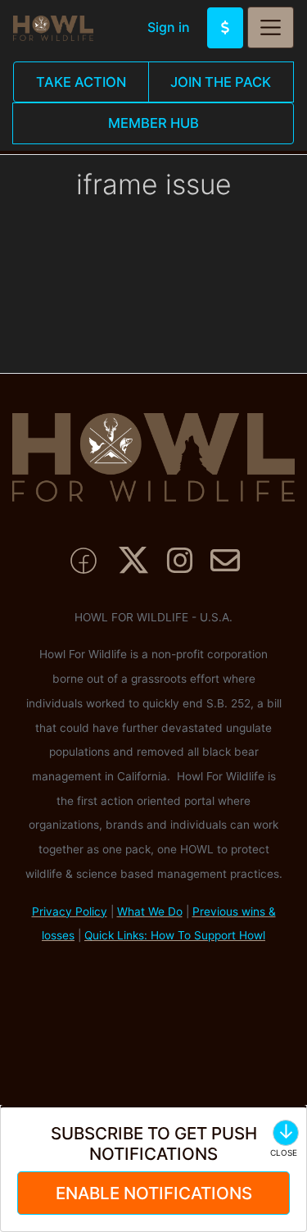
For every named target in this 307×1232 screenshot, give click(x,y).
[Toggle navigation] (270, 27)
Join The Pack (220, 82)
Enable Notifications (154, 1193)
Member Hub (153, 123)
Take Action (81, 82)
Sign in (168, 27)
